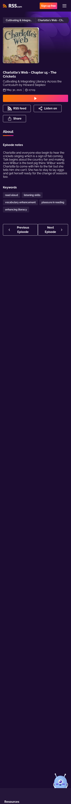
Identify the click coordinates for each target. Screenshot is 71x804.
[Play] (35, 98)
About (8, 131)
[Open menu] (64, 5)
